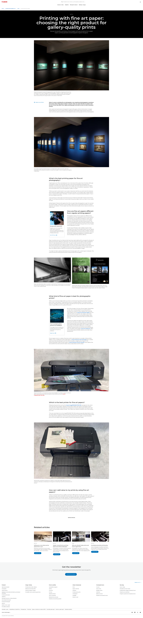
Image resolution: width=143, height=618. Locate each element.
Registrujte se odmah (71, 574)
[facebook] (132, 612)
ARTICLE (71, 14)
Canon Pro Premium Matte (83, 312)
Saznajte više (56, 554)
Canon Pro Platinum (85, 328)
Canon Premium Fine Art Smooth (76, 342)
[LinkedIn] (134, 612)
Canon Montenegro (6, 612)
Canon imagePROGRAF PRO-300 (73, 405)
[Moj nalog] (140, 2)
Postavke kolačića (68, 609)
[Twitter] (137, 612)
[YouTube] (140, 612)
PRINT (73, 543)
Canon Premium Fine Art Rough (79, 339)
